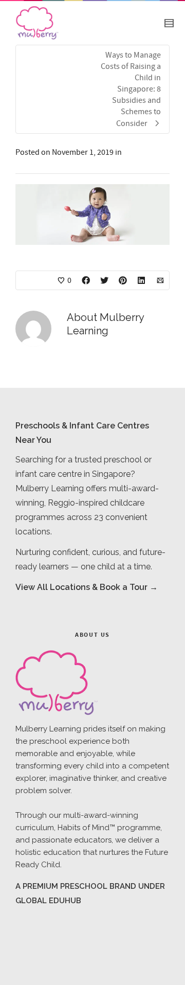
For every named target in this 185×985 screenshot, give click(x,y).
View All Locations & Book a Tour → (86, 587)
